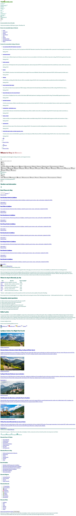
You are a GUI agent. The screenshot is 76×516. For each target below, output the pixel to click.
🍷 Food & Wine (6, 486)
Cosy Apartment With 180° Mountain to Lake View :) (12, 46)
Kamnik (4, 508)
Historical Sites (6, 445)
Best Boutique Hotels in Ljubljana (10, 469)
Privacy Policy (10, 511)
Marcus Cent (9, 266)
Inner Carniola (6, 478)
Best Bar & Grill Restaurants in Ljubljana (11, 465)
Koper (2, 288)
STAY (1, 12)
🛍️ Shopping (5, 496)
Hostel (4, 33)
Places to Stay (6, 142)
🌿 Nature (5, 493)
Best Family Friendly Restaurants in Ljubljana (12, 466)
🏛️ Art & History (6, 487)
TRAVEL (2, 8)
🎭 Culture (5, 494)
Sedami (4, 69)
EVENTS (2, 7)
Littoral (4, 479)
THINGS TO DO (3, 5)
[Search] (1, 19)
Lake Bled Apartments (7, 100)
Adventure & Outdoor (7, 443)
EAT (1, 10)
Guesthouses (5, 457)
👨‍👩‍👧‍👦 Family (5, 489)
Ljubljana (2, 282)
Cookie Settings (16, 511)
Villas (4, 460)
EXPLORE (2, 15)
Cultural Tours (6, 441)
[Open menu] (0, 20)
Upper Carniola (6, 481)
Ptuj (1, 290)
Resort (4, 37)
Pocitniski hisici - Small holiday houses (9, 108)
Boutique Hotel (6, 38)
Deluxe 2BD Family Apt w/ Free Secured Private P (11, 92)
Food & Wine (5, 442)
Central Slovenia (6, 477)
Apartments (5, 454)
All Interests (5, 497)
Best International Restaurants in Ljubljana (11, 467)
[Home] (3, 138)
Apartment (5, 32)
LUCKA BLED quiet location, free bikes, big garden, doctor (13, 131)
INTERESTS (2, 13)
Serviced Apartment (7, 40)
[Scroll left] (1, 193)
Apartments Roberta (6, 54)
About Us (2, 511)
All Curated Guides (7, 472)
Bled (2, 284)
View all (7, 193)
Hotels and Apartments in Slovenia (10, 453)
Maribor (2, 285)
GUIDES (2, 3)
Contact (6, 511)
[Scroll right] (4, 193)
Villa (4, 36)
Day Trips (5, 446)
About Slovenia (11, 429)
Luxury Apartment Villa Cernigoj (8, 85)
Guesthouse (5, 34)
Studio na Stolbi (5, 115)
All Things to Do (6, 448)
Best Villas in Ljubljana (7, 470)
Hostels (4, 458)
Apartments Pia (5, 123)
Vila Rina (4, 77)
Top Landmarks (6, 439)
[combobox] (2, 163)
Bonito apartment (6, 62)
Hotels (4, 455)
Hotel (4, 30)
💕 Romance (5, 490)
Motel (4, 41)
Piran (2, 287)
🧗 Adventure (6, 491)
